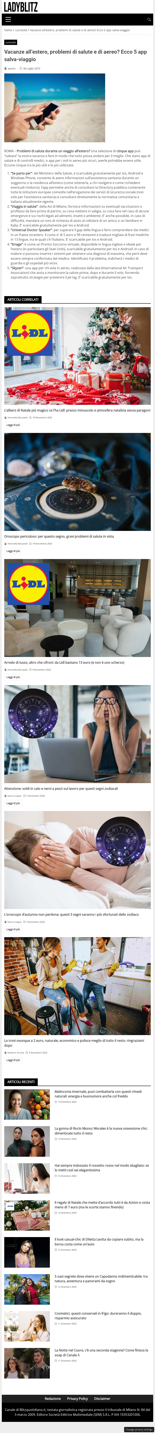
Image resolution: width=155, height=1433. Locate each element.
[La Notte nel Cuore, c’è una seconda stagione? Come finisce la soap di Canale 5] (27, 1363)
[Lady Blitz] (21, 6)
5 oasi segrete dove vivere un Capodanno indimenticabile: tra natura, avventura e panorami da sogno (101, 1278)
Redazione (53, 1398)
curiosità (10, 42)
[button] (149, 19)
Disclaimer (102, 1398)
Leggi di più (13, 425)
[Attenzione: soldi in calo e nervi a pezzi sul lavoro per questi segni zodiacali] (77, 734)
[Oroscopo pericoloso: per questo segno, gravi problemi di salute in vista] (77, 482)
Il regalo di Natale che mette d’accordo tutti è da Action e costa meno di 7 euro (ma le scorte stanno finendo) (102, 1204)
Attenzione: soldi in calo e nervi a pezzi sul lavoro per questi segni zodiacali (61, 788)
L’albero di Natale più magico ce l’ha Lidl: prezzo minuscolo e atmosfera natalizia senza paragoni (77, 410)
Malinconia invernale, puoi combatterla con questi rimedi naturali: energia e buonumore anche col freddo (98, 1093)
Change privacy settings (139, 1429)
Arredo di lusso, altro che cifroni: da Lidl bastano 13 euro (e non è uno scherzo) (64, 662)
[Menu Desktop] (8, 19)
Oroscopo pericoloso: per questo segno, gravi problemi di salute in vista (59, 536)
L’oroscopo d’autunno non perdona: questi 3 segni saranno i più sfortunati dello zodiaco (71, 914)
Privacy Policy (77, 1398)
